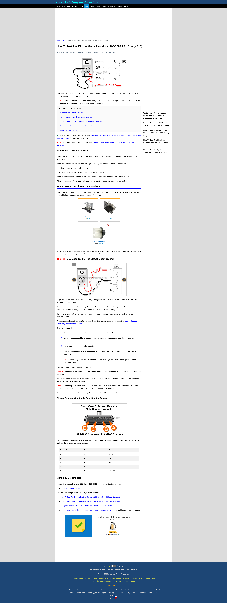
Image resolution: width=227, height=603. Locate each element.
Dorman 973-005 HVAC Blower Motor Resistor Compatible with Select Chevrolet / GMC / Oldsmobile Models (110, 216)
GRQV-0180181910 (88, 216)
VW (132, 6)
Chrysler (75, 6)
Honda (92, 6)
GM (86, 6)
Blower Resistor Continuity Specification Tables (78, 126)
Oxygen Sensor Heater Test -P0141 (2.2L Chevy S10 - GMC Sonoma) (87, 506)
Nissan (119, 6)
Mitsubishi (111, 6)
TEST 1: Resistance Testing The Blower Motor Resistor (81, 121)
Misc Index (66, 6)
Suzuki (126, 6)
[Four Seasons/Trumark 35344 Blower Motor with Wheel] (99, 232)
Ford (81, 6)
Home (58, 6)
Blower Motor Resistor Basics (71, 113)
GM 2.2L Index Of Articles (70, 488)
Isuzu (98, 6)
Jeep (104, 6)
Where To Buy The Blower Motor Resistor (76, 117)
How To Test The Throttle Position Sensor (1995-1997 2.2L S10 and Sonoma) (90, 501)
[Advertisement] (110, 23)
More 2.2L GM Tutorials (69, 130)
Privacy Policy (113, 585)
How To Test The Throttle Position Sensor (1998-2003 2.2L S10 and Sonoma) (90, 497)
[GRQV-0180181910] (88, 207)
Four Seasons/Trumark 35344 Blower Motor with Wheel (99, 241)
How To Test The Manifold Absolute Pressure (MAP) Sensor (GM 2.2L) (87, 510)
